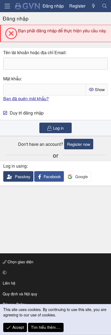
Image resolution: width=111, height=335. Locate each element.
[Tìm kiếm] (104, 6)
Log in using (15, 166)
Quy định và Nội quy (20, 293)
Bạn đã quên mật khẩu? (26, 98)
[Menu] (7, 6)
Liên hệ (9, 283)
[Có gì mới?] (93, 6)
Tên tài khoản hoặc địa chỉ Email (34, 52)
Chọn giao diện (19, 261)
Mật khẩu (12, 78)
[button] (54, 272)
